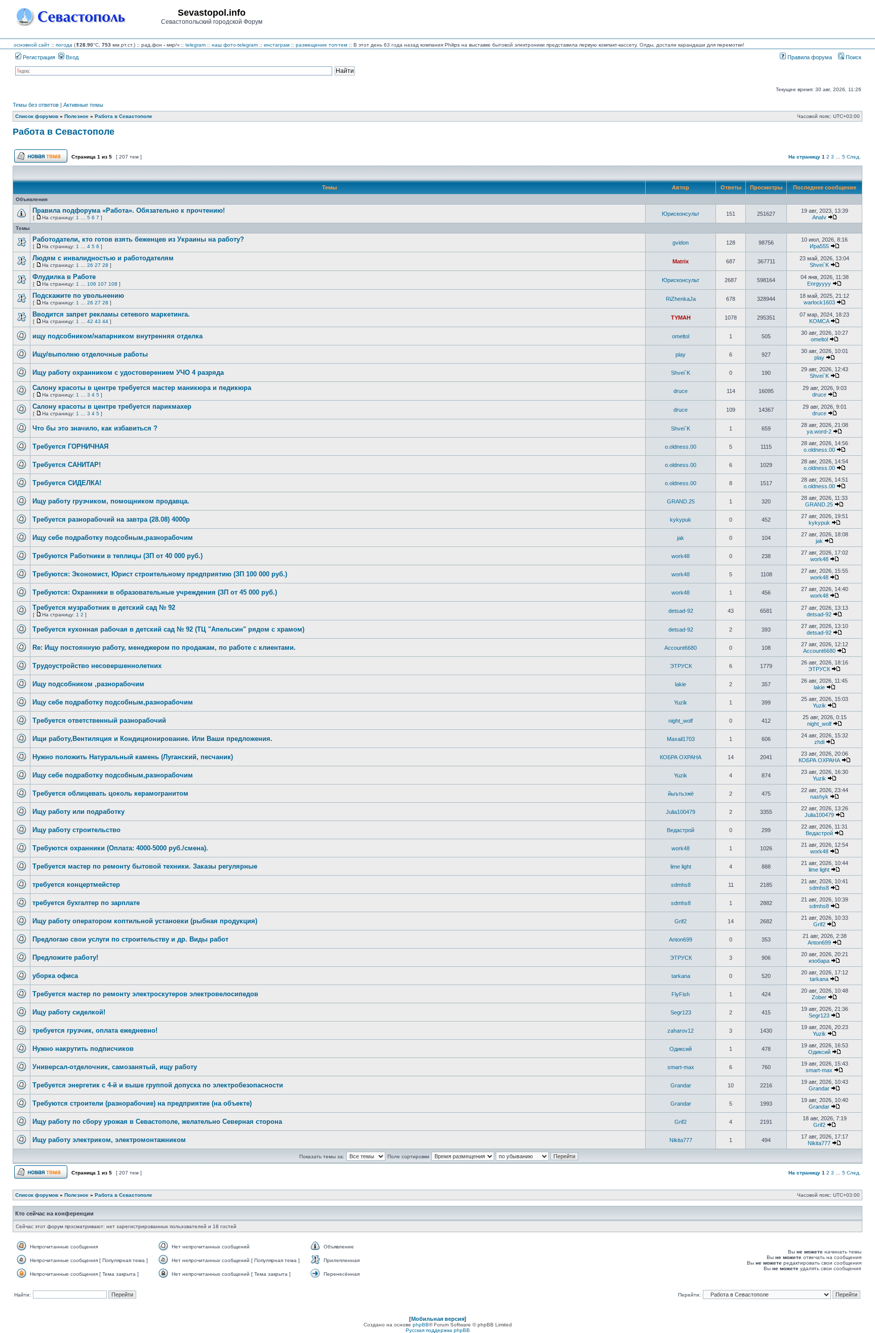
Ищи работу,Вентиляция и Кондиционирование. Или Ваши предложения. (152, 738)
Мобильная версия (437, 1319)
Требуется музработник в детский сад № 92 (103, 607)
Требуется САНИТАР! (66, 464)
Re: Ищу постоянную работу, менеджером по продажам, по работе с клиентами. (164, 647)
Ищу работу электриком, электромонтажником (109, 1140)
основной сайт (32, 45)
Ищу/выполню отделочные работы (90, 354)
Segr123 (680, 1012)
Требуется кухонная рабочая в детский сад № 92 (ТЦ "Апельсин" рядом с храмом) (168, 629)
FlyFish (680, 994)
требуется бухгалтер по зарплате (86, 903)
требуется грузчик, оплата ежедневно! (94, 1030)
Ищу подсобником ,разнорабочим (88, 684)
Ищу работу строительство (76, 830)
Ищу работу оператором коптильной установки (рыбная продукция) (144, 921)
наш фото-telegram (235, 45)
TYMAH (681, 318)
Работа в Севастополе (63, 132)
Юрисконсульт (680, 214)
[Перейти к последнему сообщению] (832, 217)
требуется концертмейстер (76, 884)
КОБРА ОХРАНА (680, 757)
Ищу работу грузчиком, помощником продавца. (110, 501)
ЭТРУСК (681, 666)
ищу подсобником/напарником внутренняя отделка (117, 336)
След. (854, 157)
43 (98, 321)
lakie (680, 684)
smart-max (680, 1067)
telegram (195, 45)
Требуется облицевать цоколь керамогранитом (110, 793)
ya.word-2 (819, 431)
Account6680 (680, 648)
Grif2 (680, 921)
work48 (680, 556)
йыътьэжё (681, 794)
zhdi (819, 742)
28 (105, 265)
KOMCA (819, 321)
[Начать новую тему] (40, 161)
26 (90, 265)
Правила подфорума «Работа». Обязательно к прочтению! (128, 210)
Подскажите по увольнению (78, 295)
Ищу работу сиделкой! (68, 1012)
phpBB (421, 1324)
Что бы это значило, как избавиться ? (94, 428)
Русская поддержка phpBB (438, 1330)
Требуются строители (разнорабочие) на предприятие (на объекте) (142, 1103)
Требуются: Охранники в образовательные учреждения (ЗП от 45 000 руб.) (154, 592)
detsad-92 (680, 611)
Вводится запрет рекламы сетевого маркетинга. (111, 314)
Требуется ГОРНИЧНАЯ (70, 446)
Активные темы (83, 105)
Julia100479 (680, 812)
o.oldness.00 (680, 447)
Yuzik (680, 702)
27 (98, 265)
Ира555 (819, 246)
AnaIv (819, 217)
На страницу (804, 157)
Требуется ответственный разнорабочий (99, 720)
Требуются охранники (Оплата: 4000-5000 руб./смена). (120, 848)
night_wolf (680, 721)
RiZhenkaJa (681, 299)
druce (680, 391)
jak (680, 538)
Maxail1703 (681, 739)
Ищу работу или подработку (78, 811)
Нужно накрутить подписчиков (83, 1048)
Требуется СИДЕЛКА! (66, 483)
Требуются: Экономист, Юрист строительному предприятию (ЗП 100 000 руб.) (159, 574)
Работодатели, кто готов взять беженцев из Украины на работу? (138, 239)
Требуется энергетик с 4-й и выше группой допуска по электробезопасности (157, 1085)
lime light (680, 867)
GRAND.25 (681, 501)
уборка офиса (55, 975)
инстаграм (277, 45)
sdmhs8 (681, 885)
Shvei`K (819, 265)
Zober (819, 997)
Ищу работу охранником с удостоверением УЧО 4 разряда (128, 372)
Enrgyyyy (819, 284)
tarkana (680, 976)
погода (64, 45)
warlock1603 (819, 302)
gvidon (680, 243)
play (680, 354)
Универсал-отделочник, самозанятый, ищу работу (114, 1067)
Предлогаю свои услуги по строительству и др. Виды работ (130, 939)
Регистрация (38, 57)
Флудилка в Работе (64, 277)
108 (112, 284)
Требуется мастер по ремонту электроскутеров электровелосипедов (145, 994)
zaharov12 (680, 1031)
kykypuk (680, 520)
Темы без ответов (36, 105)
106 (91, 284)
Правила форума (809, 57)
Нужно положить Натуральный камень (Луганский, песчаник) (132, 757)
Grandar (680, 1085)
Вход (71, 57)
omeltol (680, 336)
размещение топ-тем (321, 45)
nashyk (819, 797)
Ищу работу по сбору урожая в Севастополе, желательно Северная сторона (157, 1121)
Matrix (680, 261)
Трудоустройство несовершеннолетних (97, 666)
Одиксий (680, 1049)
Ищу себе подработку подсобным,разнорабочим (112, 537)
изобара (819, 961)
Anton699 (680, 939)
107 (102, 284)
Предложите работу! (65, 957)
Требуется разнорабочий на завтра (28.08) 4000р (111, 519)
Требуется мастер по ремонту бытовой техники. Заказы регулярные (144, 866)
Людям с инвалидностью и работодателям (103, 258)
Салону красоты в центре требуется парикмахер (111, 406)
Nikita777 (680, 1140)
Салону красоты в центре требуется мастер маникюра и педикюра (141, 387)
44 (105, 321)
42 (90, 321)
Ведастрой (680, 830)
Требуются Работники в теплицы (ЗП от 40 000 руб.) (117, 556)
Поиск (852, 57)
